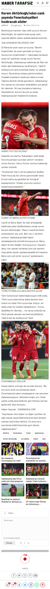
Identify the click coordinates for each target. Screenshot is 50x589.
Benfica (6, 433)
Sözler (35, 439)
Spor (44, 439)
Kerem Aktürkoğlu (10, 439)
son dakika (25, 439)
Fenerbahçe (17, 433)
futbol (28, 433)
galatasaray (39, 433)
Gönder (9, 543)
